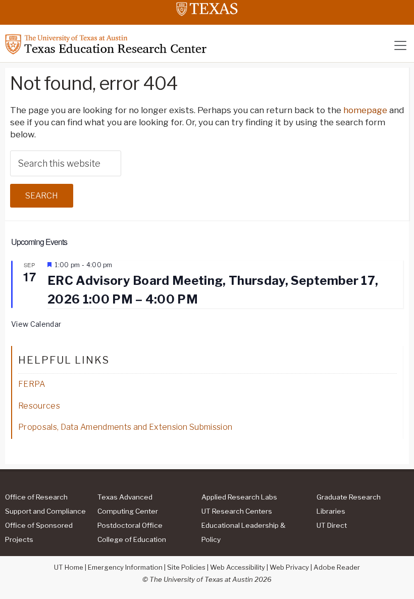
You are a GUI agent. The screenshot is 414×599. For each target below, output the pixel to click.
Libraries (331, 511)
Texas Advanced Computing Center (127, 504)
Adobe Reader (337, 567)
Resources (39, 406)
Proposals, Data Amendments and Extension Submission (125, 427)
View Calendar (36, 324)
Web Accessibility (237, 567)
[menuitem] (48, 503)
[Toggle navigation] (400, 45)
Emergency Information (125, 567)
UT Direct (332, 525)
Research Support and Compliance (45, 504)
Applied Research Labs (239, 497)
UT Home (68, 567)
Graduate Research (349, 497)
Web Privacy (289, 567)
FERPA (31, 384)
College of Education (131, 539)
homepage (365, 110)
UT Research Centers (236, 511)
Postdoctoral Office (130, 525)
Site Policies (186, 567)
